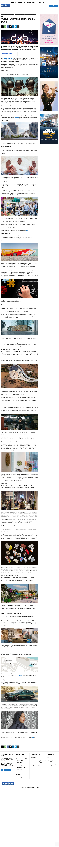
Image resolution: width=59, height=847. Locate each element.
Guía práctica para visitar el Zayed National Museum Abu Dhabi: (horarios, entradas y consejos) (37, 761)
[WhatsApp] (5, 26)
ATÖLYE (20, 675)
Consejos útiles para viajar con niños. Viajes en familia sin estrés (36, 765)
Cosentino (17, 117)
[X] (10, 26)
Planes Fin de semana (18, 14)
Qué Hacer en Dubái (11, 14)
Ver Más (23, 14)
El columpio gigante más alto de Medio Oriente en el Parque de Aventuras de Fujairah (51, 760)
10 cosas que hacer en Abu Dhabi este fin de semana (51, 757)
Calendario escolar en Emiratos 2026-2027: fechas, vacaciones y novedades (36, 757)
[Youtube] (9, 770)
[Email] (2, 26)
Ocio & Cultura (33, 14)
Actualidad (6, 13)
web (34, 300)
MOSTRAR (14, 53)
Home (2, 13)
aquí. (23, 178)
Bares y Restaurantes (27, 14)
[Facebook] (8, 26)
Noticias (10, 13)
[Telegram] (16, 26)
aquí (33, 737)
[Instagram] (5, 770)
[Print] (18, 26)
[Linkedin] (13, 26)
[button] (30, 10)
